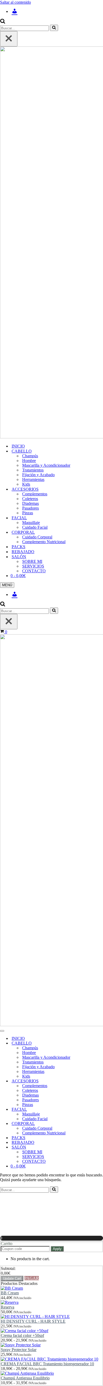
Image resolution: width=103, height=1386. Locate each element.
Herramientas (33, 479)
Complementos (34, 494)
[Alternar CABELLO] (92, 1043)
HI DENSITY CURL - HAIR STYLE (33, 1321)
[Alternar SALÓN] (92, 1147)
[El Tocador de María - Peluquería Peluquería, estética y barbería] (51, 242)
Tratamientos (33, 470)
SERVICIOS (33, 566)
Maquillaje (31, 522)
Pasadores (30, 508)
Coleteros (30, 498)
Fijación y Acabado (38, 475)
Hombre (29, 460)
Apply (57, 1249)
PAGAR (31, 1278)
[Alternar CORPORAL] (92, 1124)
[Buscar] (2, 22)
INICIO (18, 446)
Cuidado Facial (35, 527)
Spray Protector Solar (18, 1349)
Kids (26, 484)
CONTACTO (34, 571)
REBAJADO (23, 551)
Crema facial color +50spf (22, 1335)
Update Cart (12, 1278)
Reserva (7, 1307)
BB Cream (10, 1293)
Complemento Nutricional (43, 541)
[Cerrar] (8, 38)
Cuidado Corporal (37, 537)
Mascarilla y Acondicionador (46, 465)
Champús (30, 456)
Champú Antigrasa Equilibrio (25, 1378)
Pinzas (27, 513)
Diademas (30, 503)
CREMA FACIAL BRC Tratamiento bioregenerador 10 (47, 1364)
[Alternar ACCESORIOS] (92, 1081)
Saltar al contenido (15, 2)
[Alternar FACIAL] (92, 1109)
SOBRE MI (32, 561)
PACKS (18, 546)
